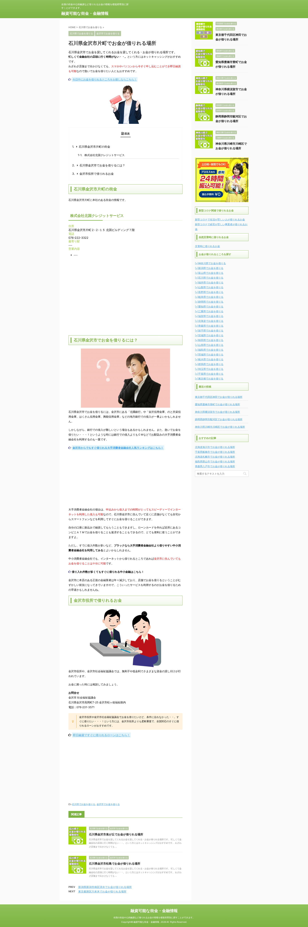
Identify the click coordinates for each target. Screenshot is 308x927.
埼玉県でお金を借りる (210, 368)
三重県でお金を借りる (210, 311)
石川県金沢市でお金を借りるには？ (102, 165)
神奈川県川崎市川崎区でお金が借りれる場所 (220, 426)
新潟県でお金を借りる (210, 268)
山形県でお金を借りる (210, 344)
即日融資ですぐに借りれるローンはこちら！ (101, 735)
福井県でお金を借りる (210, 282)
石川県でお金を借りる (83, 804)
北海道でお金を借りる (210, 320)
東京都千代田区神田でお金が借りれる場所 (218, 396)
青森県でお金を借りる (210, 325)
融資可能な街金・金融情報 (85, 13)
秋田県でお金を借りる (210, 340)
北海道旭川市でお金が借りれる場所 (215, 447)
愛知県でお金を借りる (210, 306)
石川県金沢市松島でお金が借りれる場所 (114, 863)
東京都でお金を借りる (210, 378)
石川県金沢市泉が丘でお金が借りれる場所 (116, 834)
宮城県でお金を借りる (210, 335)
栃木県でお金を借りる (210, 359)
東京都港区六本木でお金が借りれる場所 (102, 891)
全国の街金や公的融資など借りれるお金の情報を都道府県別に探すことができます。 (154, 917)
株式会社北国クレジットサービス (104, 155)
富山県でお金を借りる (210, 272)
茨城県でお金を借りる (210, 354)
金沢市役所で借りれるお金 (96, 173)
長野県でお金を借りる (210, 292)
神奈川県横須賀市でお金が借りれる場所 (217, 411)
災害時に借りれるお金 (207, 246)
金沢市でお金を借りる (108, 804)
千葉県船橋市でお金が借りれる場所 (215, 451)
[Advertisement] (125, 479)
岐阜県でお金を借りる (210, 296)
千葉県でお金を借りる (210, 373)
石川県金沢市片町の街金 (94, 146)
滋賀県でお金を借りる (210, 316)
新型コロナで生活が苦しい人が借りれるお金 (220, 219)
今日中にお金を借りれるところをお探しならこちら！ (105, 79)
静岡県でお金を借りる (210, 301)
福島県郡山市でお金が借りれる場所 (215, 461)
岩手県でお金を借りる (210, 330)
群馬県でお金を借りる (210, 364)
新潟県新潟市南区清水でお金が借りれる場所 (105, 887)
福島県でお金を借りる (210, 349)
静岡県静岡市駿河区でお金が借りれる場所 (218, 419)
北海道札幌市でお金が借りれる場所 (215, 456)
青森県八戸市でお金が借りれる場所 (215, 466)
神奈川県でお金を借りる (212, 263)
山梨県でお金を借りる (210, 287)
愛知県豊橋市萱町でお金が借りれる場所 (217, 404)
